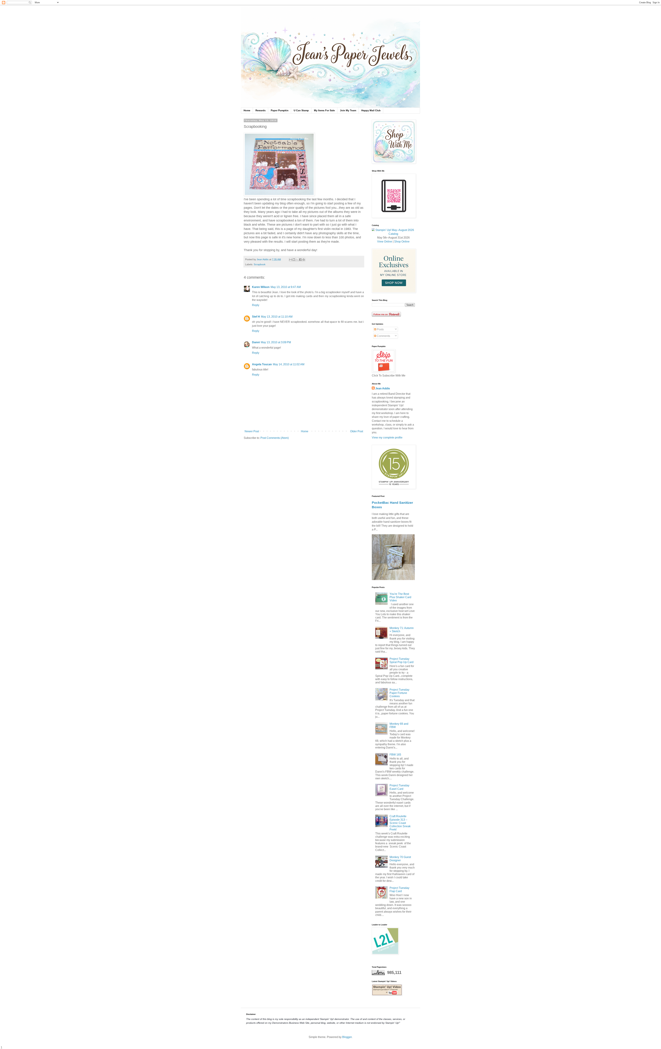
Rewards (260, 110)
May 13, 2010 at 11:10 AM (276, 316)
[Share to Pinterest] (303, 259)
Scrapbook (259, 264)
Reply (255, 305)
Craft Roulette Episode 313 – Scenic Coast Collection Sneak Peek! (400, 823)
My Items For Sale (324, 110)
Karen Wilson (261, 287)
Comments (383, 335)
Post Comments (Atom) (274, 437)
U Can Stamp (301, 110)
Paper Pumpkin (279, 110)
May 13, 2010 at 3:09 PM (276, 342)
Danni (256, 342)
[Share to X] (297, 259)
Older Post (356, 431)
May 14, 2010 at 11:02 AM (288, 364)
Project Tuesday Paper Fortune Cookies (399, 693)
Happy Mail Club (371, 110)
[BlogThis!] (294, 259)
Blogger (347, 1037)
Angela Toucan (262, 364)
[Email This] (290, 259)
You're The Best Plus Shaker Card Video (400, 597)
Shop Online (402, 241)
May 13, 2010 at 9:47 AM (286, 287)
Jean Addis (382, 388)
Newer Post (252, 431)
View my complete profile (387, 437)
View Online (384, 241)
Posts (380, 329)
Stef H (256, 316)
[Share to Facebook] (300, 259)
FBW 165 (395, 754)
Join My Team (348, 110)
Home (247, 110)
